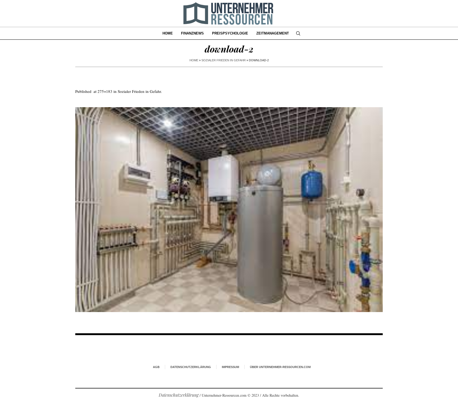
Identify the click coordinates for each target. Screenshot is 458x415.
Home (194, 60)
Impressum (230, 367)
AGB (156, 367)
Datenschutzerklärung (190, 367)
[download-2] (229, 209)
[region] (69, 371)
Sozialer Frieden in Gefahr (223, 60)
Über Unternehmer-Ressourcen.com (280, 367)
